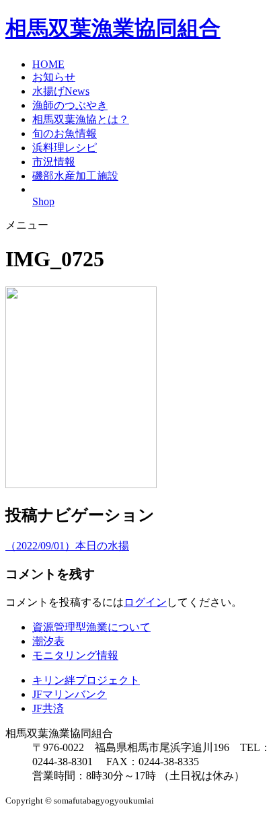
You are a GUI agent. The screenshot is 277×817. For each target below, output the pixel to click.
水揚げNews (60, 91)
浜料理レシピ (64, 147)
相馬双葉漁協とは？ (80, 119)
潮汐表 (48, 641)
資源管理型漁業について (91, 627)
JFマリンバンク (69, 694)
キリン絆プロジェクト (86, 680)
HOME (48, 64)
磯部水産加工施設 (75, 176)
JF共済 (48, 708)
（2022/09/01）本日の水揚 (67, 545)
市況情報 (53, 161)
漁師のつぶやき (70, 105)
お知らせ (53, 77)
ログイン (145, 602)
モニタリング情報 (75, 655)
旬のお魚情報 (64, 133)
